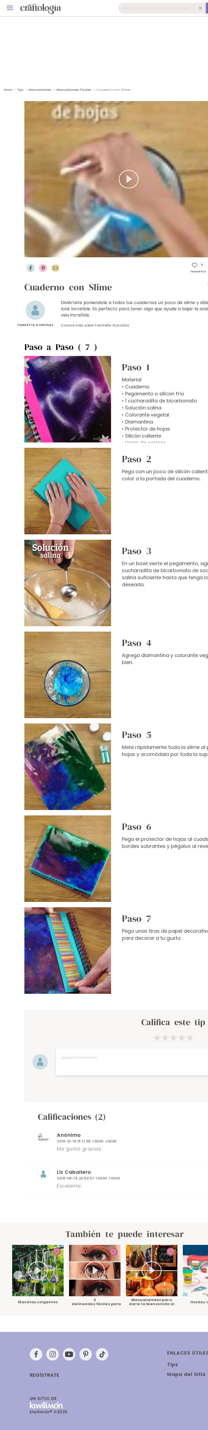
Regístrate (44, 1375)
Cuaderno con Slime (113, 90)
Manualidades (40, 90)
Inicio (8, 90)
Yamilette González (35, 325)
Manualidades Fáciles (74, 90)
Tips (20, 90)
